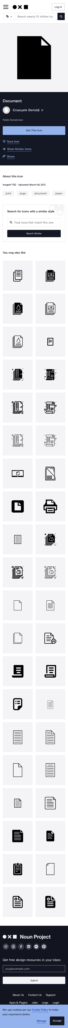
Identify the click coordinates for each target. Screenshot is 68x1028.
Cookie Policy (40, 1009)
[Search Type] (9, 16)
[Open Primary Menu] (5, 7)
